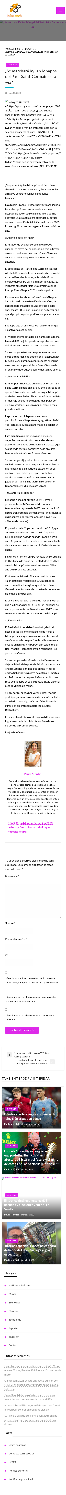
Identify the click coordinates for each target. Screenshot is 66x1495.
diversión (14, 1336)
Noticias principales (20, 1285)
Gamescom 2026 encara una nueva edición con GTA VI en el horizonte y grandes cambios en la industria (31, 1385)
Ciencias (13, 1311)
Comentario (12, 875)
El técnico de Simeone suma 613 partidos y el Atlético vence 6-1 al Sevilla (27, 1205)
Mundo (13, 1293)
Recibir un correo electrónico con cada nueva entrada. (30, 1017)
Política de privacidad (21, 1479)
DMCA (12, 1461)
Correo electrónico (16, 939)
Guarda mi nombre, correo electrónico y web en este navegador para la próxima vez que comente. (32, 980)
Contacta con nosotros (22, 1453)
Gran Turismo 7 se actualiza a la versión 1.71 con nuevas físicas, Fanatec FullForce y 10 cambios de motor (32, 1370)
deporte (13, 1328)
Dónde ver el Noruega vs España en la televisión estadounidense (30, 1116)
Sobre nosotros (17, 1444)
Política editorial (18, 1470)
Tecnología (15, 1319)
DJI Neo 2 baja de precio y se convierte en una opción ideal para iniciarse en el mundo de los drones (30, 1420)
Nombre (10, 923)
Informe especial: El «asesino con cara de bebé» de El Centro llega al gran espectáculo (30, 1250)
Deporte (29, 49)
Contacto (14, 1345)
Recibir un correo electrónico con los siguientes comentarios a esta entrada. (31, 998)
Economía (14, 1302)
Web (7, 955)
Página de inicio (12, 49)
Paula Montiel (11, 1124)
